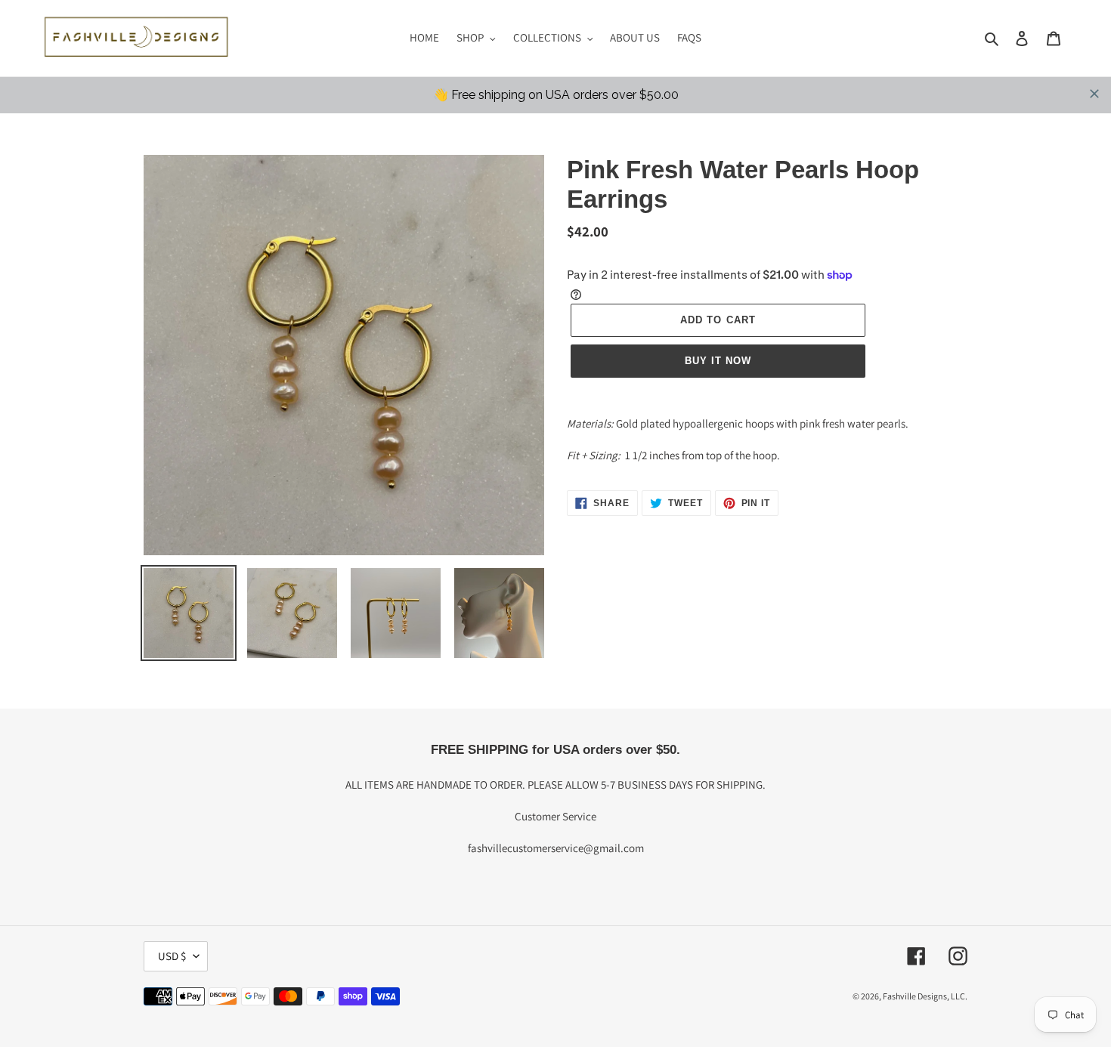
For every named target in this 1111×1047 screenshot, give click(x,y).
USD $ (172, 956)
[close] (1094, 93)
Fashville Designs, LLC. (925, 996)
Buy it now (718, 360)
